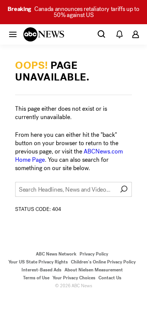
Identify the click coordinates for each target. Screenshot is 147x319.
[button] (13, 34)
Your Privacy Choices (73, 278)
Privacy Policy (94, 254)
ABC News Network (56, 254)
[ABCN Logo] (43, 34)
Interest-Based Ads (41, 270)
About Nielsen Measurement (93, 270)
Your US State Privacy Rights (38, 262)
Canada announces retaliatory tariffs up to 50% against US (73, 12)
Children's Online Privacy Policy (103, 262)
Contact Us (109, 278)
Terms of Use (36, 278)
